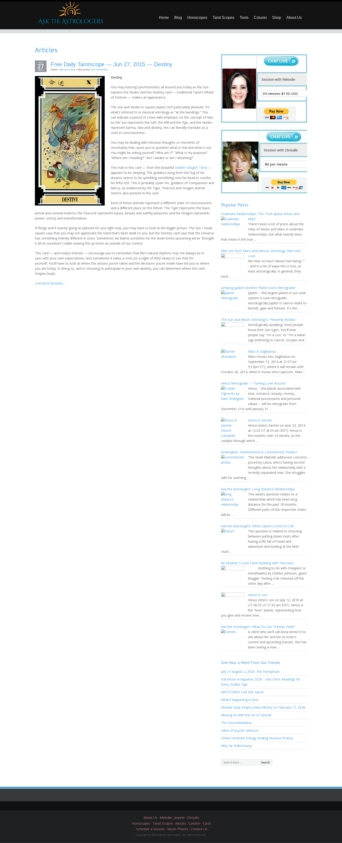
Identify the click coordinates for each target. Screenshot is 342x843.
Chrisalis (193, 817)
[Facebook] (161, 806)
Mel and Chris (67, 69)
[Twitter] (154, 806)
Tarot (206, 823)
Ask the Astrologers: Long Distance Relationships (258, 489)
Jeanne (179, 817)
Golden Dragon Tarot (191, 167)
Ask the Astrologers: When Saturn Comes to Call (257, 526)
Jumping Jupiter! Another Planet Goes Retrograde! (258, 287)
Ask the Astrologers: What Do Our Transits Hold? (258, 626)
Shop (276, 18)
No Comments (99, 69)
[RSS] (188, 806)
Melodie (166, 817)
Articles (180, 823)
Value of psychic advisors (240, 730)
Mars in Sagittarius (262, 351)
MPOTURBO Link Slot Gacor (242, 692)
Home (164, 18)
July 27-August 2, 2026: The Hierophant (250, 671)
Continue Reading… (50, 283)
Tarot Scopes (223, 18)
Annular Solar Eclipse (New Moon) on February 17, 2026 (263, 707)
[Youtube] (181, 806)
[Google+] (167, 806)
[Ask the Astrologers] (70, 14)
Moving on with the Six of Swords (246, 715)
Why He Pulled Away (236, 745)
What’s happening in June (239, 699)
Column (260, 18)
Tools (244, 18)
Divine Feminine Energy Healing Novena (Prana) (257, 738)
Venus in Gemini (260, 420)
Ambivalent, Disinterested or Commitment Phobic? (259, 452)
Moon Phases (177, 829)
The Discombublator (236, 722)
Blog (178, 18)
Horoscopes (197, 18)
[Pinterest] (174, 806)
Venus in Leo (257, 595)
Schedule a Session (150, 829)
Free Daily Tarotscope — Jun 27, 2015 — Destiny (111, 64)
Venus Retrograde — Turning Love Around (253, 383)
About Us (294, 18)
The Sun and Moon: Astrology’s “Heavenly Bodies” (258, 319)
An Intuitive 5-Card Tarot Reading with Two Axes (257, 563)
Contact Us (199, 829)
